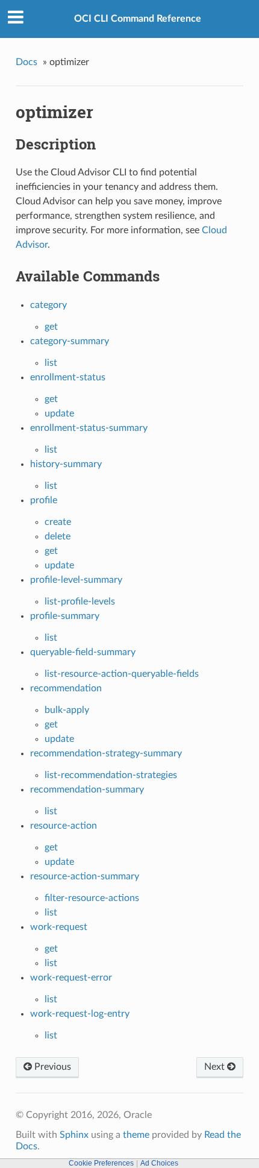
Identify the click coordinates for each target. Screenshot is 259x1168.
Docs (26, 62)
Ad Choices (159, 1163)
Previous (51, 1067)
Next (215, 1067)
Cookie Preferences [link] (101, 1163)
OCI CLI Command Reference (137, 19)
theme (136, 1135)
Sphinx (74, 1135)
